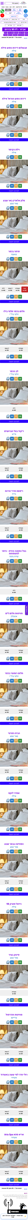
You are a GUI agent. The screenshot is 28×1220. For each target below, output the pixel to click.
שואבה (16, 33)
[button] (14, 1216)
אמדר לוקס (14, 793)
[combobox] (12, 3)
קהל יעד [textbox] (10, 25)
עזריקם (10, 35)
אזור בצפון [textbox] (14, 19)
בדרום (8, 10)
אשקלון (15, 35)
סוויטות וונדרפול (14, 1014)
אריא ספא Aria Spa (14, 1134)
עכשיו (7, 7)
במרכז (14, 10)
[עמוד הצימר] (20, 55)
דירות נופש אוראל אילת (14, 99)
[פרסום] (2, 11)
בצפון (20, 10)
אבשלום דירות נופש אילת (14, 48)
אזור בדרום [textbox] (24, 22)
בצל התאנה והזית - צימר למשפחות (14, 552)
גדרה (26, 35)
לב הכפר (14, 371)
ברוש (5, 33)
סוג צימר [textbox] (19, 25)
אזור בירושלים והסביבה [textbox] (10, 22)
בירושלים (18, 13)
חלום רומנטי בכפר (14, 673)
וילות (14, 7)
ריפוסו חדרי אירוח (14, 491)
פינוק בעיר (14, 955)
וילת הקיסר (14, 149)
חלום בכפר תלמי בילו (14, 311)
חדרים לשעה (19, 7)
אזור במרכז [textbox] (5, 19)
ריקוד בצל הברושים (14, 431)
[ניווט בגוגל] (12, 55)
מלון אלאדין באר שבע (14, 200)
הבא (25, 38)
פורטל (3, 7)
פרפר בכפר (14, 251)
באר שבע (21, 33)
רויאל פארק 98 (14, 904)
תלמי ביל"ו (10, 33)
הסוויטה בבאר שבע (14, 844)
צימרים (24, 7)
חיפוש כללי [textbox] (15, 3)
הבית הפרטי (14, 733)
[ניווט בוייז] (8, 55)
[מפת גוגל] (16, 55)
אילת (26, 33)
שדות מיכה (21, 35)
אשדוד (5, 35)
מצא (10, 7)
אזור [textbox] (24, 19)
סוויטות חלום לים (14, 613)
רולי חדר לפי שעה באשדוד (14, 1074)
